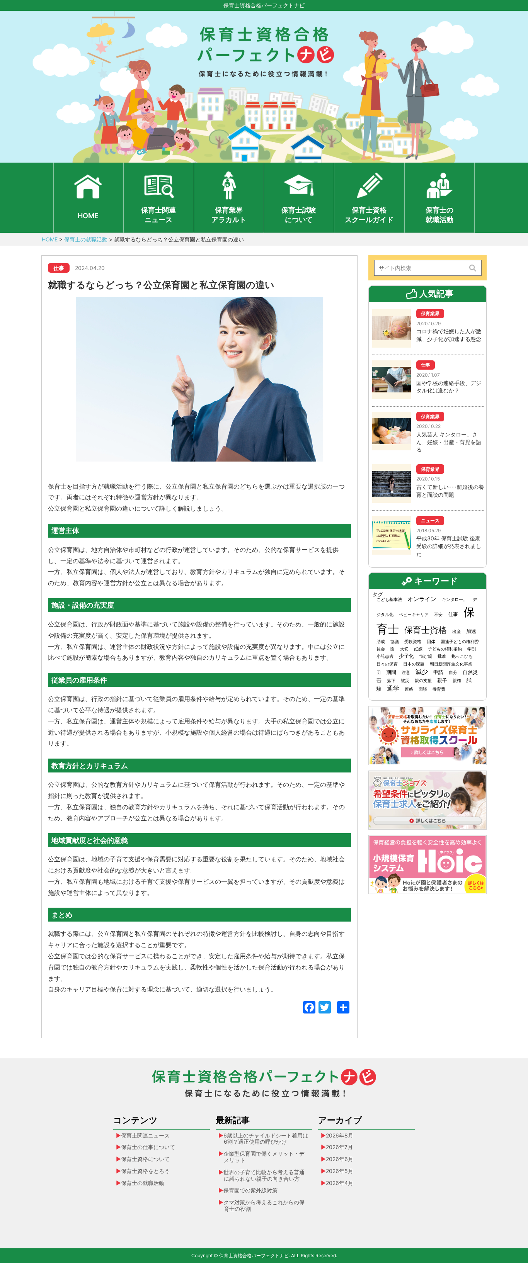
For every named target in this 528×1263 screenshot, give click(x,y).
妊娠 (418, 649)
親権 (457, 680)
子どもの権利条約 (445, 649)
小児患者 (384, 656)
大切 (404, 649)
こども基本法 (389, 599)
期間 (391, 672)
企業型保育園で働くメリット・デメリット (264, 1156)
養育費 (439, 689)
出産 (456, 631)
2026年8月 (339, 1135)
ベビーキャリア (414, 614)
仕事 (453, 614)
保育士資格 (425, 630)
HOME (88, 216)
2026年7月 (339, 1147)
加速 (471, 631)
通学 (393, 688)
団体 (431, 641)
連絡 (409, 689)
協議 (394, 641)
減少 (422, 672)
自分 (453, 672)
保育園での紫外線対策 (250, 1190)
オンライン (421, 599)
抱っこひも (462, 656)
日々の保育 (387, 664)
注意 (406, 672)
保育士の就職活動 (439, 215)
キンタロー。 (454, 599)
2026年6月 (339, 1159)
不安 (438, 614)
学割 (471, 649)
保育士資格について (145, 1159)
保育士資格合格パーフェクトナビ (264, 5)
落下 (391, 680)
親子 (442, 680)
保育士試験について (298, 215)
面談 (423, 689)
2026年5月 (339, 1171)
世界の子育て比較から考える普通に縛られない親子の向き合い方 (264, 1175)
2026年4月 (339, 1183)
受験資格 (412, 641)
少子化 (406, 656)
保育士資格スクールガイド (369, 215)
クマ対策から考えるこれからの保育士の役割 (264, 1205)
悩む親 (425, 656)
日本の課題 (413, 664)
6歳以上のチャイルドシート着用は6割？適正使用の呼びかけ (265, 1138)
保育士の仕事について (148, 1147)
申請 (438, 672)
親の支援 (423, 680)
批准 (442, 656)
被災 (405, 680)
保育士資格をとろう (145, 1171)
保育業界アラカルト (228, 215)
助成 (380, 641)
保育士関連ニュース (158, 215)
